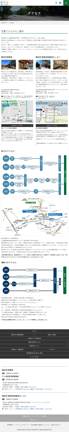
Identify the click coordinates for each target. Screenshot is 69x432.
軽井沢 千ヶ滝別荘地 (34, 338)
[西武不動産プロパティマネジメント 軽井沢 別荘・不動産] (4, 2)
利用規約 (10, 425)
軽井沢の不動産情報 (17, 334)
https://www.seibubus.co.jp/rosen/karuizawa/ (13, 317)
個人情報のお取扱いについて (40, 425)
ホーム (34, 331)
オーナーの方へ (34, 356)
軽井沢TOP (3, 22)
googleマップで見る (17, 125)
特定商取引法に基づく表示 (34, 353)
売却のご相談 (52, 334)
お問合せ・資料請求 (17, 349)
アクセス (51, 349)
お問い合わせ (55, 425)
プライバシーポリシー (22, 425)
